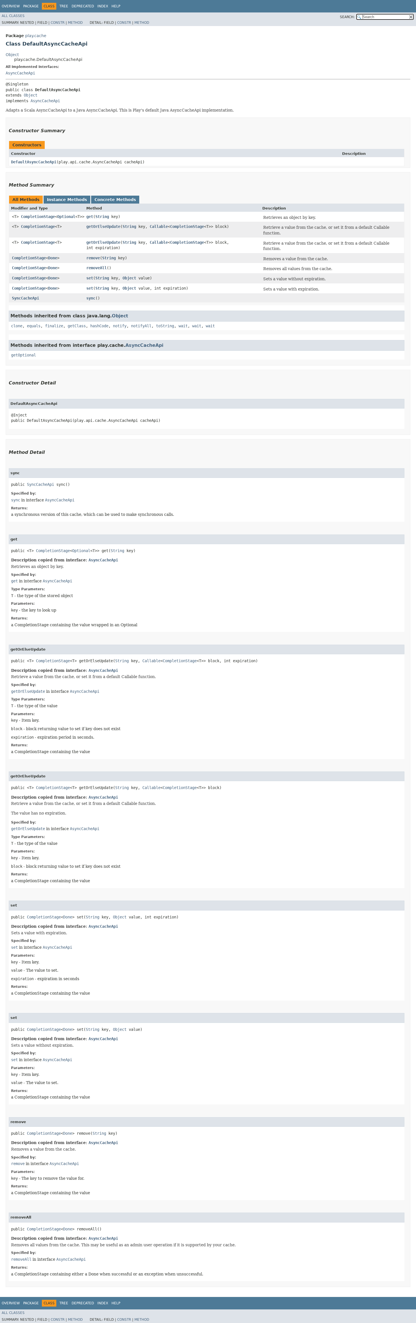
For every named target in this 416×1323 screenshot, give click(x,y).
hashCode (99, 326)
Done (52, 258)
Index (102, 6)
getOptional (23, 355)
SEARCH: (347, 17)
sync (90, 298)
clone (16, 326)
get (89, 216)
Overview (11, 6)
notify (119, 326)
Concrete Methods (115, 199)
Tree (63, 6)
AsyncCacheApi (20, 73)
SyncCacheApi (25, 298)
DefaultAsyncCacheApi (33, 162)
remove (93, 258)
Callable (159, 226)
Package (31, 6)
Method (75, 23)
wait (183, 326)
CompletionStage (38, 216)
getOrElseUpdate (103, 226)
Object (12, 54)
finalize (54, 326)
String (102, 216)
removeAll (96, 268)
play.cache (35, 35)
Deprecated (83, 6)
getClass (77, 326)
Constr (58, 23)
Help (115, 6)
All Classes (13, 16)
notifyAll (141, 326)
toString (165, 326)
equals (33, 326)
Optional (66, 216)
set (89, 278)
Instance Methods (67, 199)
